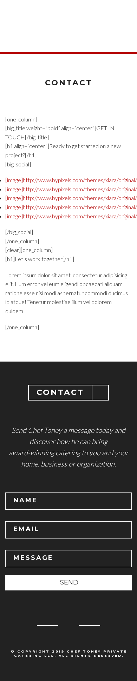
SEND (69, 582)
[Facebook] (68, 628)
